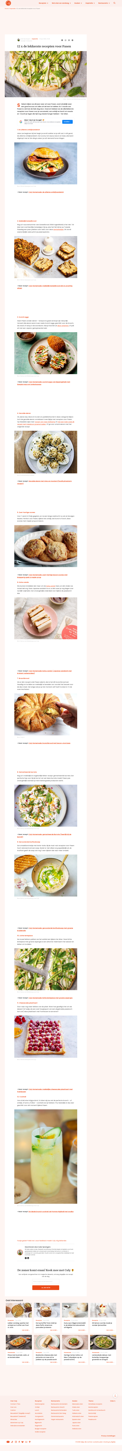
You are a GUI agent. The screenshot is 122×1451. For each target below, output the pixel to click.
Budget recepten (40, 1429)
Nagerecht (38, 1426)
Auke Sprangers (25, 39)
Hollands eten (76, 1429)
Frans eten (75, 1426)
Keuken (77, 3)
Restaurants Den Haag (58, 1413)
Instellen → (67, 122)
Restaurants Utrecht (58, 1407)
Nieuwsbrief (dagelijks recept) (20, 1413)
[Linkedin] (28, 1258)
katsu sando (50, 586)
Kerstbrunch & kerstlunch (96, 1410)
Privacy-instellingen (108, 1436)
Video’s (112, 1401)
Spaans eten (76, 1419)
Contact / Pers (15, 1404)
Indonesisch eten (78, 1416)
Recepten (42, 3)
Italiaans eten (76, 1413)
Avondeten (38, 1413)
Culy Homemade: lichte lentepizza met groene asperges (51, 998)
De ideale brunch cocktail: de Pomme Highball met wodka (51, 1212)
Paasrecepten (93, 1416)
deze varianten (63, 326)
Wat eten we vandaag (60, 3)
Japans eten (76, 1423)
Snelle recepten (40, 1432)
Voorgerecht (39, 1416)
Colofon (13, 1410)
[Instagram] (26, 1258)
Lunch (37, 1410)
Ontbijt (37, 1407)
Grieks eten (76, 1407)
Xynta (113, 1442)
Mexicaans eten (77, 1404)
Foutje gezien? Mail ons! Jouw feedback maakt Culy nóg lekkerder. (42, 1241)
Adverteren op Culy (16, 1423)
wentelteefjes (58, 229)
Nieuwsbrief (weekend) (18, 1416)
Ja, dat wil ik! (45, 1288)
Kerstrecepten (40, 1404)
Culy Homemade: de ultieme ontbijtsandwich (46, 192)
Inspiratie (89, 3)
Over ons (13, 1407)
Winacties (13, 1419)
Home (7, 8)
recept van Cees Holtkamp (45, 422)
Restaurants (103, 3)
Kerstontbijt (92, 1413)
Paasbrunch (92, 1419)
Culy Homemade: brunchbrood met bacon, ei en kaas (49, 743)
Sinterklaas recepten (95, 1404)
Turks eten (75, 1410)
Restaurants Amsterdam (59, 1404)
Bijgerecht (38, 1423)
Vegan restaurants (57, 1419)
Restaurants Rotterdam (59, 1410)
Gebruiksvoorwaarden (17, 1426)
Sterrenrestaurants (57, 1416)
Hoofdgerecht (39, 1419)
